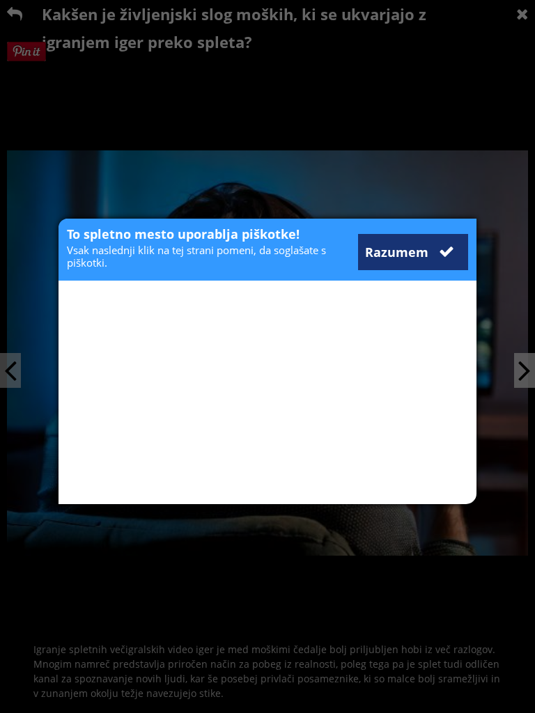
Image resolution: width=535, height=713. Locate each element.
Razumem (398, 252)
